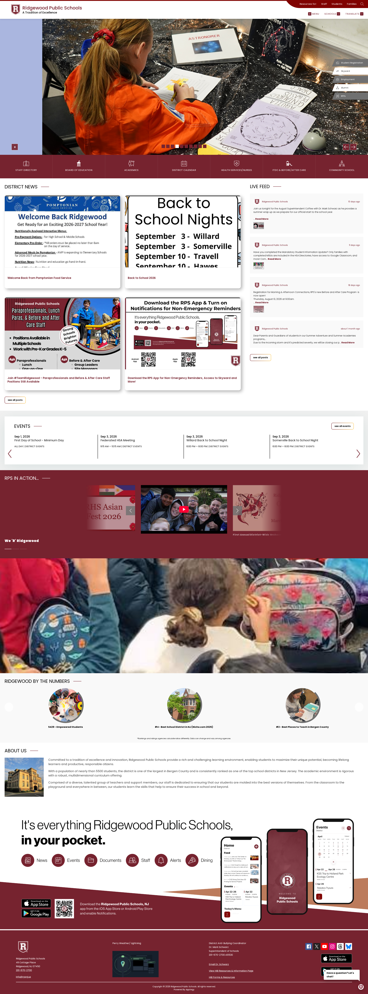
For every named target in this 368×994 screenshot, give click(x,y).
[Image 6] (186, 146)
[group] (65, 709)
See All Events (343, 426)
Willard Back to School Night (207, 440)
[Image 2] (168, 146)
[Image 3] (172, 146)
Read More (261, 219)
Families (351, 4)
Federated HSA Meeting (118, 440)
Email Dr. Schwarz (219, 964)
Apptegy (190, 989)
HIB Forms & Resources (222, 977)
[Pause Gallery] (15, 147)
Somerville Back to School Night (296, 440)
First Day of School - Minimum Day (40, 440)
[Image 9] (200, 146)
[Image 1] (163, 146)
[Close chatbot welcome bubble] (325, 971)
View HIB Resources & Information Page (231, 970)
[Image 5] (181, 146)
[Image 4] (177, 146)
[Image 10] (204, 146)
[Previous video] (130, 510)
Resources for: (308, 4)
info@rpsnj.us (23, 976)
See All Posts (15, 400)
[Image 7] (191, 146)
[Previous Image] (346, 147)
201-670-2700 (24, 970)
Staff (324, 4)
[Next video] (237, 510)
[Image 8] (195, 146)
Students (337, 4)
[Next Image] (353, 147)
